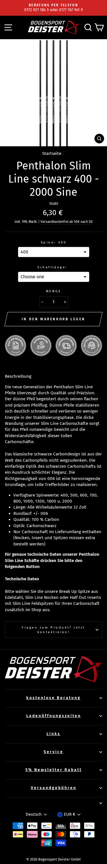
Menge (53, 291)
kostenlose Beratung (53, 697)
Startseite (51, 153)
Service (53, 751)
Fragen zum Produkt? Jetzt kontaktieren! (53, 629)
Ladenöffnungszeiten (53, 715)
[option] (53, 8)
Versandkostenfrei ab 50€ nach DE (67, 222)
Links (53, 733)
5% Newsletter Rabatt (53, 769)
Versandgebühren (53, 787)
